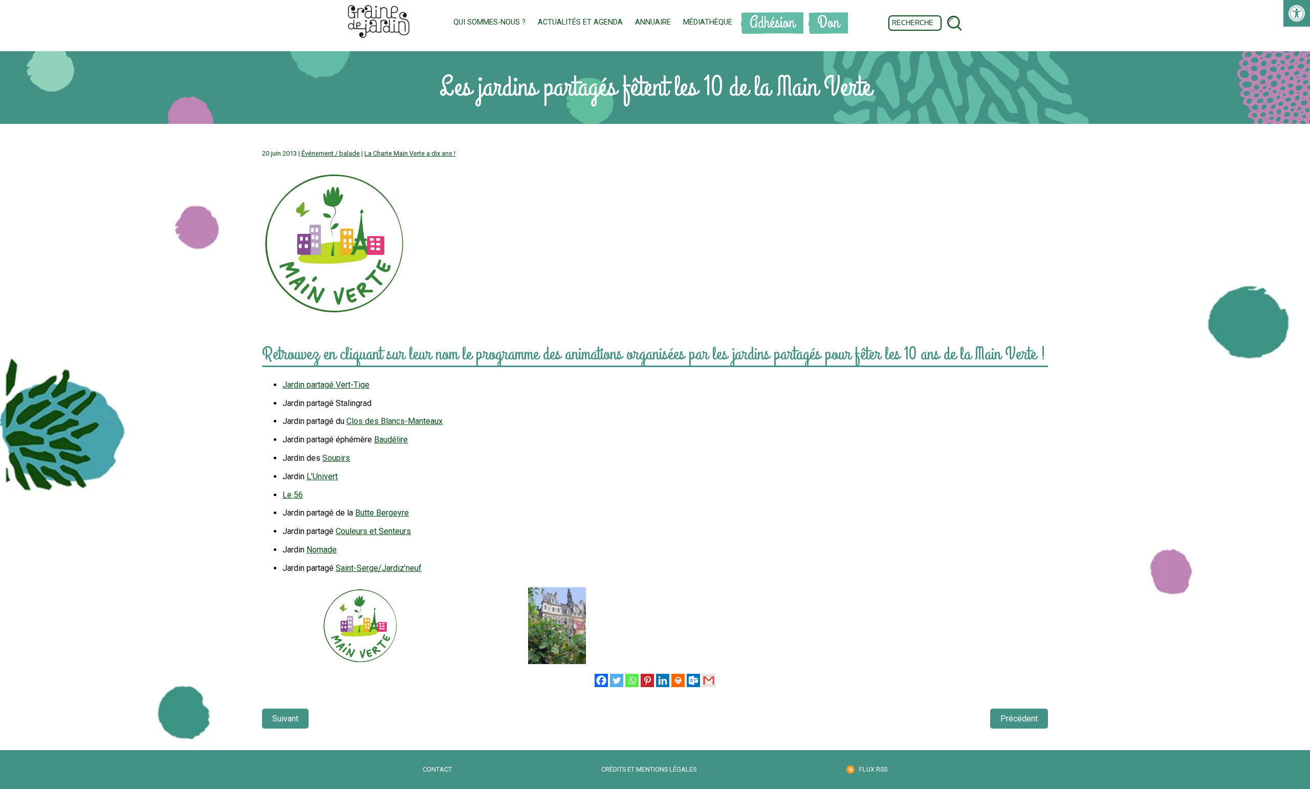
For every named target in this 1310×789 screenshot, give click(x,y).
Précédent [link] (1019, 718)
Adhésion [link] (772, 23)
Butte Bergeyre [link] (382, 513)
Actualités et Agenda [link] (580, 22)
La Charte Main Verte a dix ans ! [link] (409, 153)
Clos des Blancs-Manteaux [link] (394, 421)
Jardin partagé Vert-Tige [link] (325, 385)
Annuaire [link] (653, 22)
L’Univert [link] (322, 476)
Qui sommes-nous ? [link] (489, 22)
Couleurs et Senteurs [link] (373, 531)
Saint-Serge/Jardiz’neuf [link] (379, 568)
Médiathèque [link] (707, 22)
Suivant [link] (285, 718)
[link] (1296, 13)
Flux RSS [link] (873, 769)
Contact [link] (437, 769)
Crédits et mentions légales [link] (648, 769)
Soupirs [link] (336, 458)
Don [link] (828, 23)
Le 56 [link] (292, 495)
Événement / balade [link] (330, 153)
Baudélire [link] (391, 439)
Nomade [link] (322, 550)
